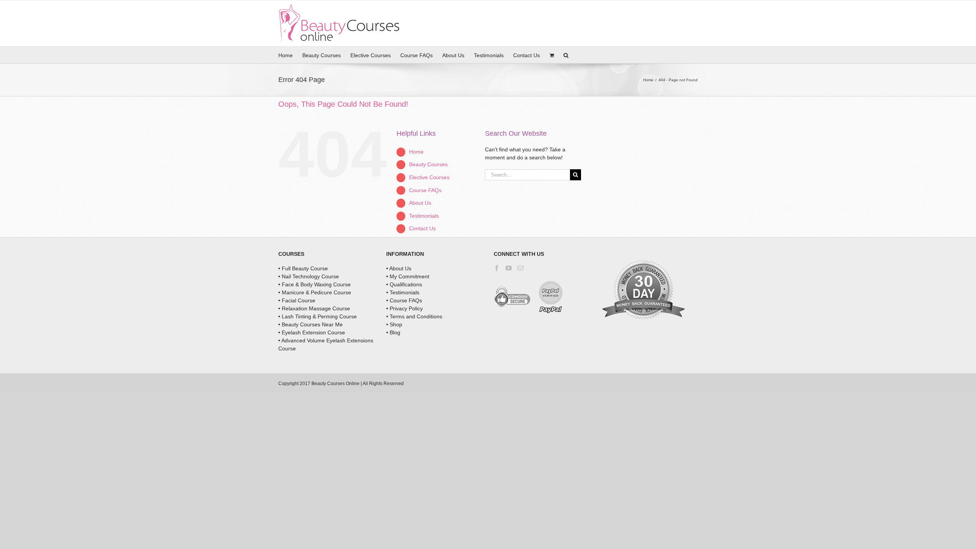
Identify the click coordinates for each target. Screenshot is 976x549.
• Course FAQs (404, 300)
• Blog (393, 332)
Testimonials (424, 216)
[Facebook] (497, 268)
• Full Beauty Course (303, 268)
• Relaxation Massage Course (314, 308)
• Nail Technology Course (308, 276)
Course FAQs (425, 190)
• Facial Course (296, 300)
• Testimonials (402, 292)
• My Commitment (407, 276)
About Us (420, 203)
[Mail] (520, 268)
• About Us (398, 268)
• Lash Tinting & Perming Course (317, 316)
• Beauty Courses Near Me (310, 324)
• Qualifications (404, 284)
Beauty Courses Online (335, 383)
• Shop (394, 324)
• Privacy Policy (404, 308)
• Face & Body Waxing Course (314, 284)
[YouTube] (509, 268)
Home (416, 152)
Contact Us (422, 228)
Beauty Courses (428, 164)
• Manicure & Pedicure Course (314, 292)
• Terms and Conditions (414, 316)
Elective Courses (429, 177)
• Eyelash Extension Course (311, 332)
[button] (565, 55)
